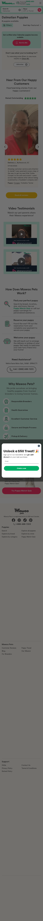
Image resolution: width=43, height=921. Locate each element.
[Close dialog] (39, 446)
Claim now (21, 468)
